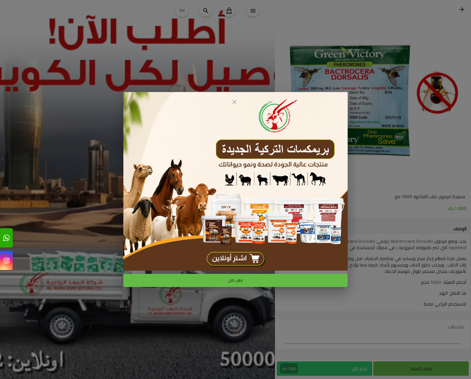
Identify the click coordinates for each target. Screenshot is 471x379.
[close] (234, 102)
